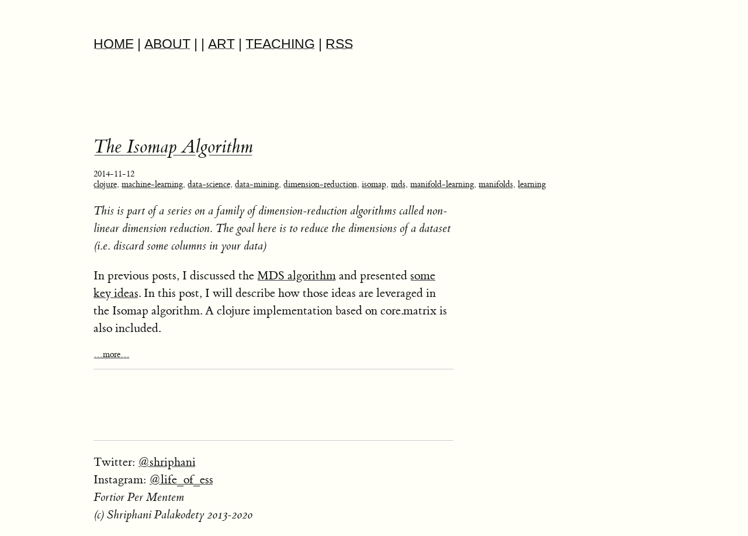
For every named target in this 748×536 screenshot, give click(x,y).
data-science (209, 184)
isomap (374, 184)
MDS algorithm (296, 275)
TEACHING (280, 44)
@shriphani (167, 462)
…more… (112, 355)
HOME (114, 44)
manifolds (496, 184)
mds (398, 184)
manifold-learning (442, 184)
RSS (339, 44)
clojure (105, 184)
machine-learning (152, 184)
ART (221, 44)
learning (532, 184)
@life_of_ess (181, 479)
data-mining (257, 184)
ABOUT (167, 44)
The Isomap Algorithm (173, 147)
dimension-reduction (320, 184)
